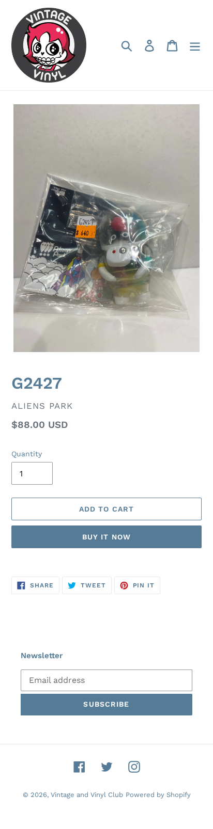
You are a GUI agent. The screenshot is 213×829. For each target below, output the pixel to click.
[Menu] (195, 45)
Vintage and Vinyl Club (87, 795)
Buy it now (106, 537)
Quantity (26, 454)
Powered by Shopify (158, 795)
